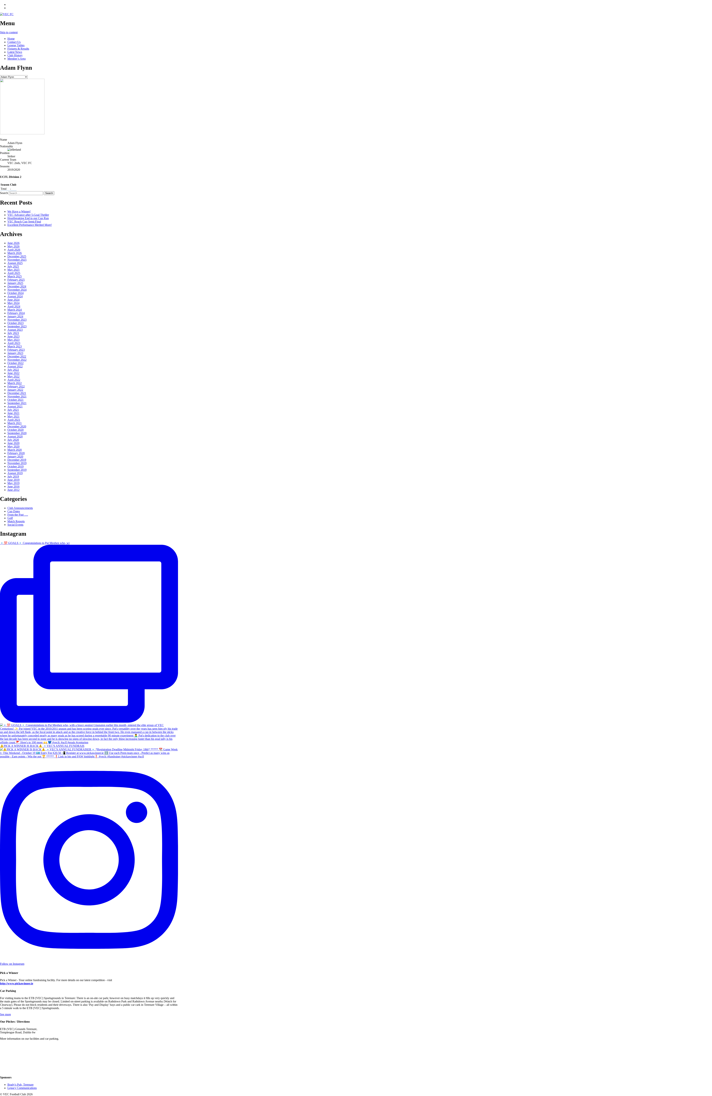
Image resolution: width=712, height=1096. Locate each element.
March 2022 (14, 383)
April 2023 (13, 343)
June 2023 (13, 336)
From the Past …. (17, 514)
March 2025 (14, 276)
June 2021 (13, 413)
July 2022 (13, 369)
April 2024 (13, 306)
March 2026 (14, 253)
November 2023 (17, 319)
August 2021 (15, 406)
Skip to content (9, 32)
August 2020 (15, 436)
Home (11, 38)
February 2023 (16, 349)
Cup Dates (13, 511)
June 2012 (13, 489)
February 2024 (16, 313)
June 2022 (13, 373)
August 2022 (15, 366)
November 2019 (17, 463)
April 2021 (13, 419)
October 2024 (15, 293)
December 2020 (16, 426)
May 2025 (13, 269)
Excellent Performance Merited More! (29, 224)
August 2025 (15, 263)
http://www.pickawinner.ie (16, 983)
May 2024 (13, 303)
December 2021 (16, 393)
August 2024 (15, 296)
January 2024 (15, 316)
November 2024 (17, 289)
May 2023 (13, 339)
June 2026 (13, 243)
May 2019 (13, 483)
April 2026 (13, 249)
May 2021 (13, 416)
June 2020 (13, 443)
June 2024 (13, 299)
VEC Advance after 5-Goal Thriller (28, 214)
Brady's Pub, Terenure (20, 1084)
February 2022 (16, 386)
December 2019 (16, 459)
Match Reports (16, 521)
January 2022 (15, 389)
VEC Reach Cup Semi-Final (24, 221)
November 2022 (17, 359)
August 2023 (15, 329)
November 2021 (17, 396)
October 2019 (15, 466)
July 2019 (13, 476)
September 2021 (17, 403)
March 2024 (14, 309)
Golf (10, 518)
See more (5, 1014)
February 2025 (16, 279)
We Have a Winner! (19, 211)
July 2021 (13, 409)
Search (4, 193)
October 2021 (15, 399)
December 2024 (16, 286)
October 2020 (15, 429)
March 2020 (14, 449)
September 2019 (17, 469)
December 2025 (16, 256)
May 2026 (13, 246)
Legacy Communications (22, 1088)
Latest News (14, 52)
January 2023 (15, 353)
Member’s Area (16, 58)
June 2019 (13, 479)
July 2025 (13, 266)
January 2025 (15, 283)
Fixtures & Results (18, 48)
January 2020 (15, 456)
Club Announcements (20, 508)
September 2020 (17, 433)
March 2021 (14, 423)
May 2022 (13, 376)
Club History (15, 55)
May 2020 (13, 446)
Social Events (15, 524)
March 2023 (14, 346)
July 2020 (13, 439)
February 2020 (16, 453)
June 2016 (13, 486)
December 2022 (16, 356)
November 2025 (17, 259)
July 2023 (13, 333)
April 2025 (13, 273)
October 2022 (15, 363)
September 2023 (17, 326)
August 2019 (15, 473)
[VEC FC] (7, 14)
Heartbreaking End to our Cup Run (28, 218)
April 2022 (13, 379)
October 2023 (15, 323)
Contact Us (14, 42)
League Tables (15, 45)
